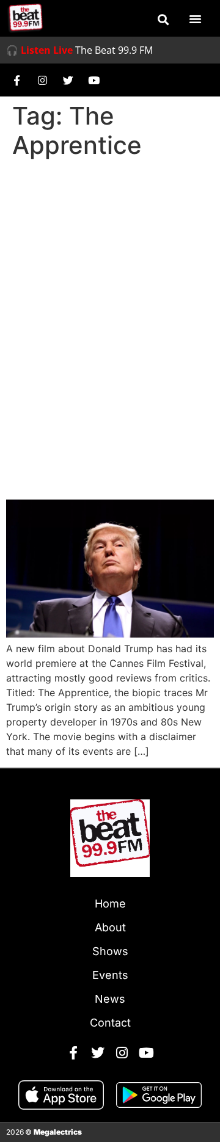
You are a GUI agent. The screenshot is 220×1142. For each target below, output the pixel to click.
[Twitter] (67, 80)
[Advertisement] (110, 280)
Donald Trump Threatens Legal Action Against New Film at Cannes (97, 442)
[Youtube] (93, 80)
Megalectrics (58, 1132)
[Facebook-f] (16, 80)
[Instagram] (42, 80)
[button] (163, 19)
